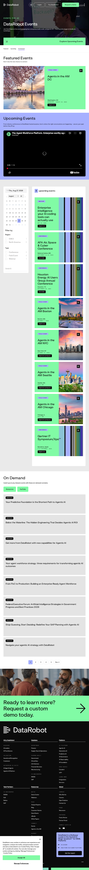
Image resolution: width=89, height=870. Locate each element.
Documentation (35, 836)
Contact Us (62, 803)
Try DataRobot (53, 5)
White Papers (35, 819)
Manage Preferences (21, 863)
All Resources (35, 849)
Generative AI (63, 751)
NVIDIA (33, 777)
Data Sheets (35, 813)
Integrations (62, 779)
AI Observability (63, 759)
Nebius (5, 800)
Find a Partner (63, 817)
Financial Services (36, 767)
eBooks (33, 816)
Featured (5, 49)
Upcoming (13, 49)
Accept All (21, 858)
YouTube (23, 489)
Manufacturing (35, 769)
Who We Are (62, 794)
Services (61, 782)
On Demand (21, 49)
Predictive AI (62, 754)
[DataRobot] (11, 5)
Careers (61, 797)
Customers (6, 761)
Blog (32, 807)
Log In (39, 5)
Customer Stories (36, 810)
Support (33, 842)
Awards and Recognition (10, 758)
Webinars (34, 797)
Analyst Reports (36, 804)
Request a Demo (70, 5)
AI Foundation (63, 762)
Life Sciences (35, 764)
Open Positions (63, 800)
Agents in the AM (36, 829)
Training (33, 839)
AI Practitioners (7, 751)
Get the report (70, 853)
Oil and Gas (34, 761)
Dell (4, 797)
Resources (9, 489)
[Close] (40, 839)
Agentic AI (62, 748)
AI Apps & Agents (8, 768)
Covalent (61, 769)
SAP (32, 779)
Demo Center (35, 794)
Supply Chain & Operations (39, 751)
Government (35, 758)
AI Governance (63, 756)
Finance (33, 748)
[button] (84, 5)
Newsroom (62, 810)
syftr (60, 772)
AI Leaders (6, 748)
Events (33, 826)
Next (57, 662)
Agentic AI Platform (9, 771)
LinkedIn (60, 828)
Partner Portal (63, 820)
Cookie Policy (7, 853)
